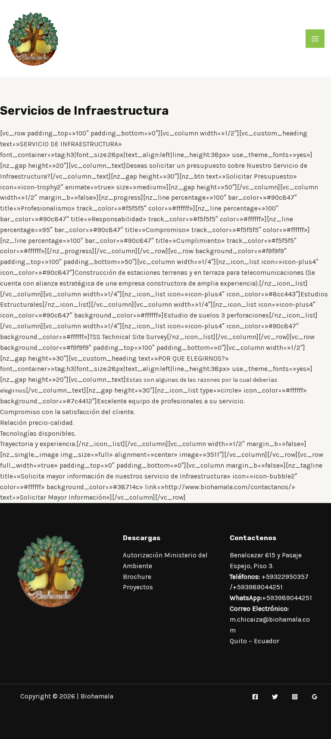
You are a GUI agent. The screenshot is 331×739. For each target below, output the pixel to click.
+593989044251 (258, 587)
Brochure (137, 577)
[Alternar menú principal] (315, 38)
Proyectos (138, 587)
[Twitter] (275, 697)
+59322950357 (285, 577)
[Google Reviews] (315, 697)
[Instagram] (295, 697)
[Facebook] (255, 697)
